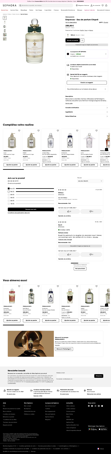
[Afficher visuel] (5, 18)
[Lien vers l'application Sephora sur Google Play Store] (92, 429)
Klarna (91, 30)
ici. (37, 433)
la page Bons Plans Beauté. (32, 434)
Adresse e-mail (60, 372)
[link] (31, 209)
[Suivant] (106, 149)
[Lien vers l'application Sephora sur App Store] (102, 429)
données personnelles (32, 381)
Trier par (79, 177)
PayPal (82, 30)
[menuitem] (82, 5)
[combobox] (90, 181)
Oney (85, 30)
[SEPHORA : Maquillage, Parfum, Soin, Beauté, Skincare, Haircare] (9, 5)
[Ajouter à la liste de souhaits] (19, 130)
